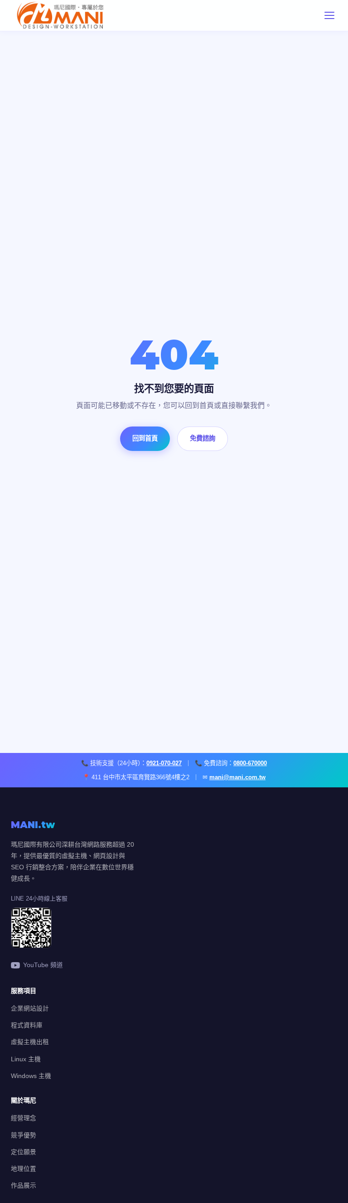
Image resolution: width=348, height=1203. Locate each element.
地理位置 (23, 1168)
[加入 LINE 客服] (31, 945)
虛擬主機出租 (30, 1042)
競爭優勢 (23, 1135)
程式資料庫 (27, 1025)
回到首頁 (145, 438)
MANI (33, 824)
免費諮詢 (202, 438)
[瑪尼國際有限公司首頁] (82, 15)
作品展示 (23, 1185)
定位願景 (23, 1152)
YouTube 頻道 (43, 965)
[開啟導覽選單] (329, 15)
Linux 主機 (26, 1059)
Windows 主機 (31, 1076)
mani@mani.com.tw (237, 777)
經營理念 (23, 1118)
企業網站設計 (30, 1008)
